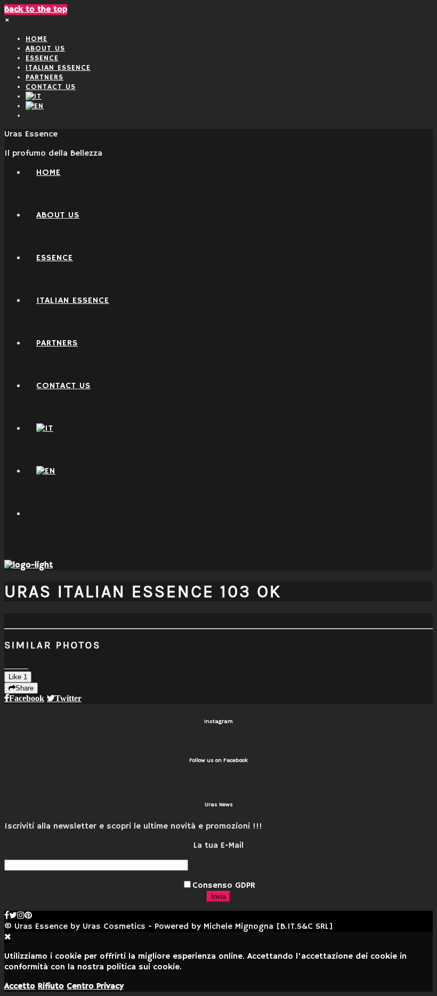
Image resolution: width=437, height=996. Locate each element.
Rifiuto (51, 986)
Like (18, 677)
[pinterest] (28, 916)
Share (24, 688)
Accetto (19, 986)
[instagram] (21, 916)
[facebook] (6, 916)
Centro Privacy (95, 986)
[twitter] (13, 916)
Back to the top (35, 9)
